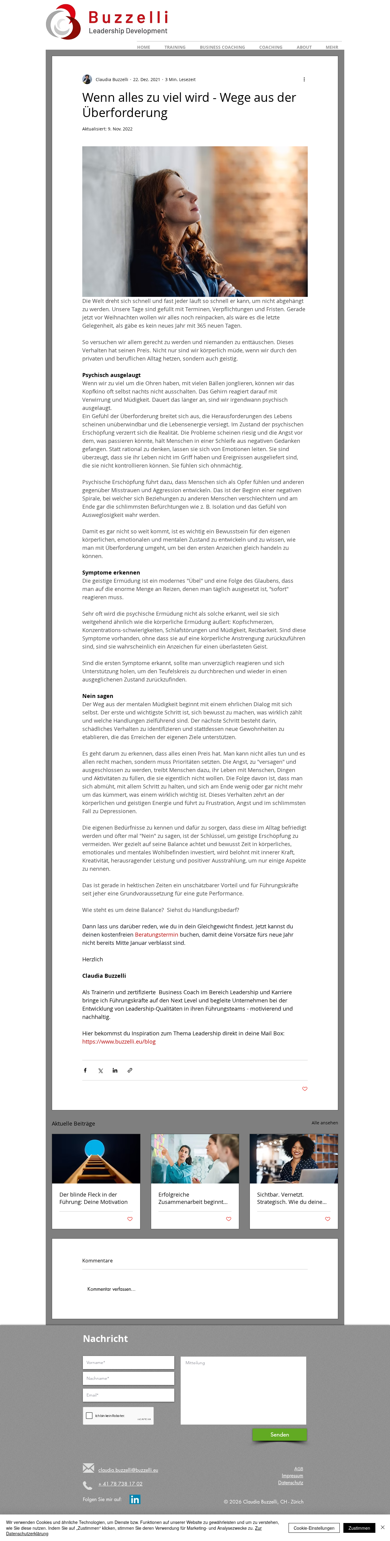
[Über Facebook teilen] (85, 1070)
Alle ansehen (325, 1123)
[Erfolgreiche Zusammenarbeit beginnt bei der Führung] (195, 1158)
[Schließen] (382, 1527)
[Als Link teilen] (130, 1070)
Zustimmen (359, 1528)
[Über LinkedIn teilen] (115, 1070)
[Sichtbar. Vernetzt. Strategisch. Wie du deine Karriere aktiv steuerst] (294, 1158)
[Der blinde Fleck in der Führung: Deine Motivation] (96, 1158)
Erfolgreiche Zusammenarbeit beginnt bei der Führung (190, 1198)
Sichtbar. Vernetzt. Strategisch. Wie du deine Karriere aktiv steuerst (289, 1198)
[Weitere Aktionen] (304, 79)
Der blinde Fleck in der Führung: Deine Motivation (93, 1198)
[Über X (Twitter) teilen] (100, 1070)
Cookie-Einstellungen (314, 1528)
